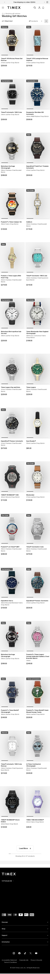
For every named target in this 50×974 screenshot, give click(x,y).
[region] (25, 960)
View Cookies (12, 967)
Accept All (31, 967)
